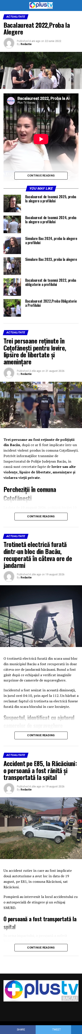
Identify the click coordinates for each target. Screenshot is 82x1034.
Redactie (26, 44)
